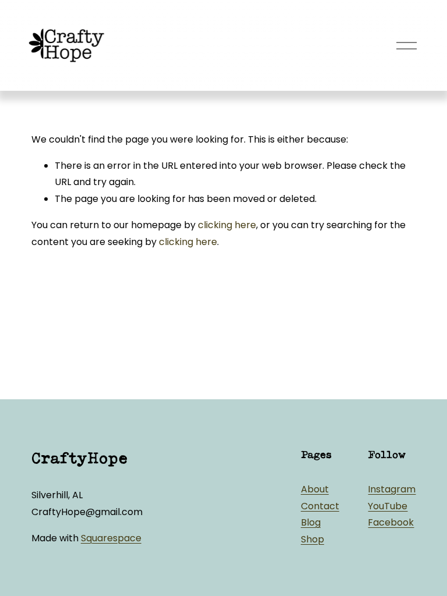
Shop (312, 539)
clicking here (227, 225)
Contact (320, 506)
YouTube (387, 506)
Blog (311, 522)
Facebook (391, 522)
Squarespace (111, 538)
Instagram (392, 489)
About (315, 489)
